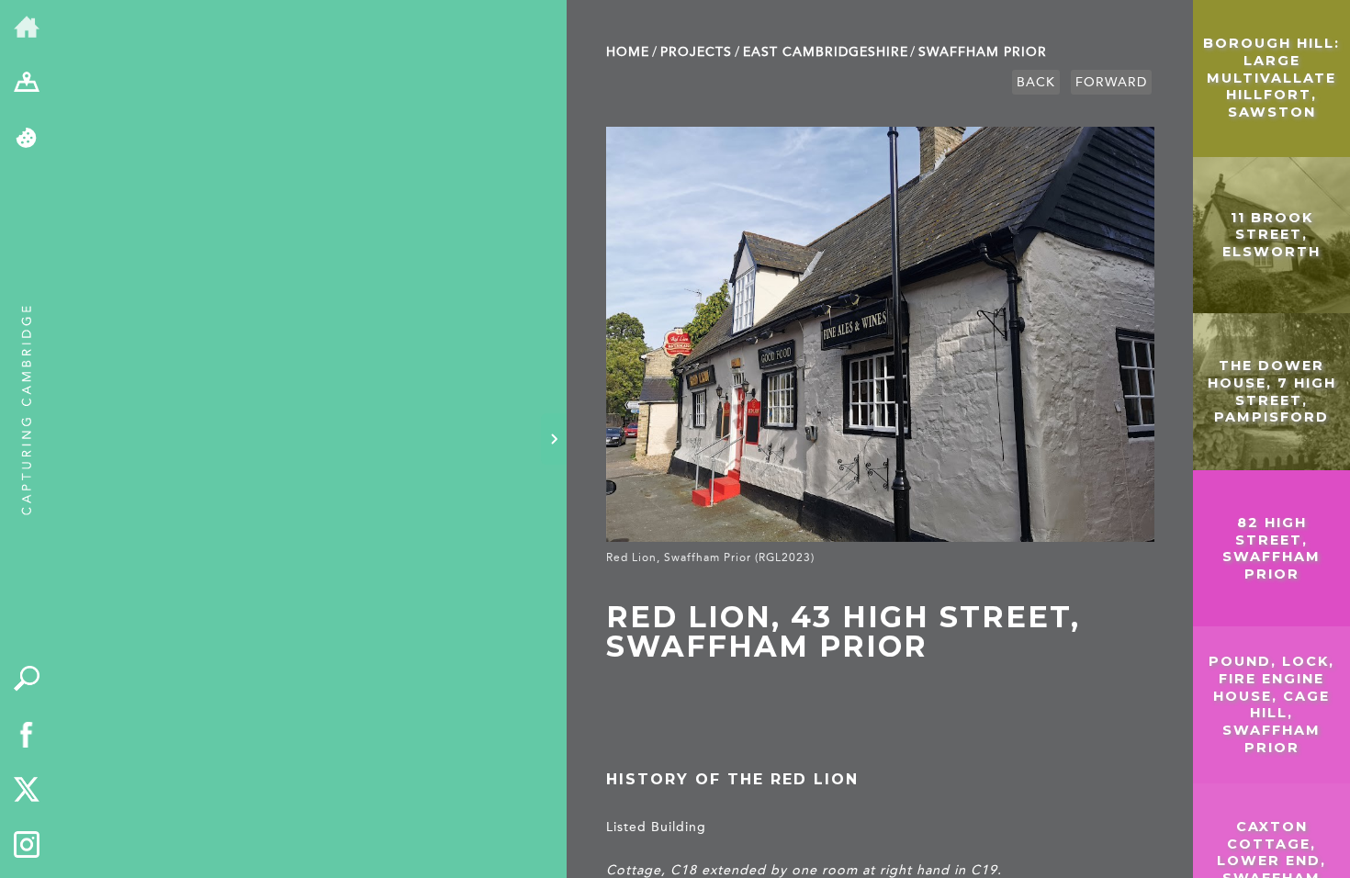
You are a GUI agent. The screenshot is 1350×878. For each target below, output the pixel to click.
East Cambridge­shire (825, 52)
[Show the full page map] (27, 84)
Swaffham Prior (982, 52)
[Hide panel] (554, 439)
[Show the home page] (27, 28)
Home (627, 52)
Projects (696, 52)
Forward (1111, 82)
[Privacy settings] (27, 139)
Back (1036, 82)
